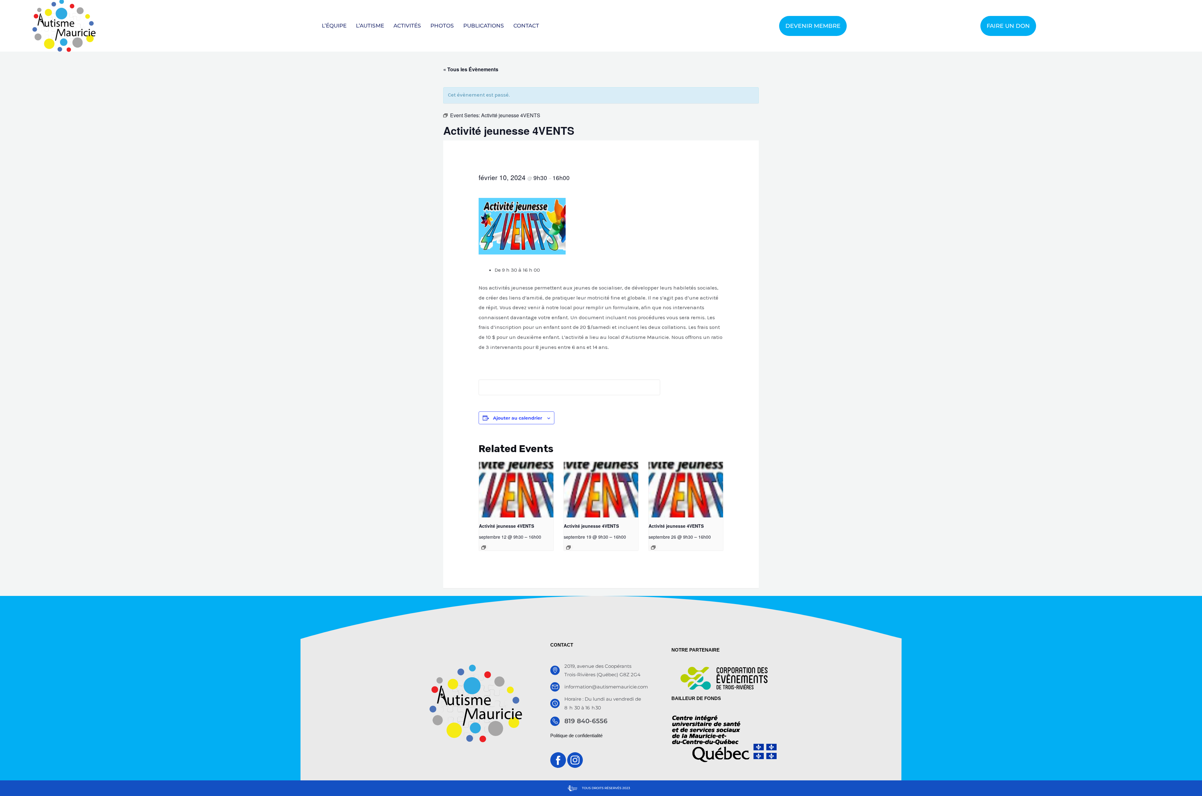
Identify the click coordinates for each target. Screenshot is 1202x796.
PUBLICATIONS (483, 26)
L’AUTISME (370, 26)
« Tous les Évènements (470, 69)
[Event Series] (483, 547)
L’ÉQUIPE (334, 26)
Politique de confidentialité (576, 735)
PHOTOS (442, 26)
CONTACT (526, 26)
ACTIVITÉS (407, 26)
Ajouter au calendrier (517, 418)
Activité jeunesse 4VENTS (506, 526)
